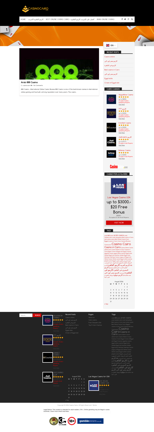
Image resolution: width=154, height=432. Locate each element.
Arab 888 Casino (29, 82)
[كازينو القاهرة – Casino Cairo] (35, 12)
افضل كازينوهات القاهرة (122, 356)
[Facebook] (122, 19)
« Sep (106, 304)
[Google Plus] (128, 19)
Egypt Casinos (127, 251)
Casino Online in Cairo (118, 249)
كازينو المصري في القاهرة (121, 365)
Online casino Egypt (118, 259)
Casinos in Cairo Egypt (118, 339)
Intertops (107, 257)
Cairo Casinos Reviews (124, 241)
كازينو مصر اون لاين (110, 61)
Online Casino (108, 259)
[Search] (132, 19)
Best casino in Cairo (111, 70)
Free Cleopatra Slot (95, 322)
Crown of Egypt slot (111, 83)
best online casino (109, 239)
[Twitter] (125, 19)
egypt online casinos (119, 253)
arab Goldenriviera (117, 320)
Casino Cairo (121, 244)
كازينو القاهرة (113, 265)
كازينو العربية (125, 265)
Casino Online (125, 247)
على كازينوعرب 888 (121, 358)
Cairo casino (93, 320)
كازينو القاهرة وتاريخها (114, 267)
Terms (95, 405)
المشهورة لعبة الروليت (117, 263)
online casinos (128, 259)
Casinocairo (107, 244)
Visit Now (119, 222)
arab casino (119, 235)
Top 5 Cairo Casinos (95, 325)
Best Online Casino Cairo (122, 239)
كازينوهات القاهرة (109, 275)
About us (91, 317)
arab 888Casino (108, 235)
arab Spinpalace (117, 237)
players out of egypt (110, 261)
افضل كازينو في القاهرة (125, 261)
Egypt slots (108, 78)
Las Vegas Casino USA (118, 197)
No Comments (38, 85)
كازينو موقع (118, 275)
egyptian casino (108, 253)
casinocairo (26, 85)
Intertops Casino (114, 257)
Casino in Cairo (112, 247)
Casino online (109, 57)
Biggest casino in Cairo (110, 241)
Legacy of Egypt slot (125, 257)
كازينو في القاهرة (110, 65)
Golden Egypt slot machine (111, 255)
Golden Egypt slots (125, 255)
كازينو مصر (122, 273)
